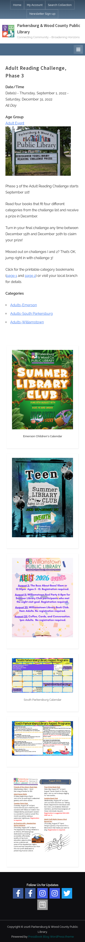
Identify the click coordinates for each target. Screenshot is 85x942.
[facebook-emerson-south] (18, 893)
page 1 (11, 276)
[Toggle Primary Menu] (78, 49)
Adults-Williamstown (27, 322)
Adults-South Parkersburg (31, 314)
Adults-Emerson (23, 305)
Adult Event (14, 123)
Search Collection (60, 5)
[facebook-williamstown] (30, 893)
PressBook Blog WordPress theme (51, 936)
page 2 (30, 276)
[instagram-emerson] (42, 893)
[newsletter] (42, 904)
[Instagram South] (54, 893)
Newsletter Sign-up (42, 13)
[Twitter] (67, 893)
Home (17, 5)
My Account (34, 5)
